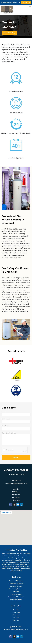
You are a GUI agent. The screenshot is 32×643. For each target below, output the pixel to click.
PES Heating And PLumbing (13, 229)
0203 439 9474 (16, 480)
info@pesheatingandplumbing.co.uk (10, 2)
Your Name (5, 412)
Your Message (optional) (9, 433)
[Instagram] (14, 504)
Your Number (6, 419)
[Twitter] (17, 504)
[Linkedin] (21, 504)
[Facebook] (10, 504)
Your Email (5, 426)
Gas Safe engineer (21, 294)
